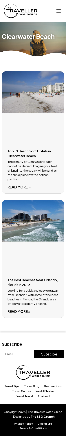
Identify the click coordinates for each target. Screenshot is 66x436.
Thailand (44, 396)
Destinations (53, 386)
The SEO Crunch (43, 416)
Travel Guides (21, 391)
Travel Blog (31, 386)
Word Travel (24, 396)
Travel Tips (11, 386)
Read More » (19, 187)
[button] (59, 11)
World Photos (45, 391)
